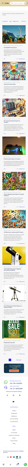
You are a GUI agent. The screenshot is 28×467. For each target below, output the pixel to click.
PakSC (14, 429)
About (14, 438)
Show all (24, 21)
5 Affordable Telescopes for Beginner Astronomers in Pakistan (12, 269)
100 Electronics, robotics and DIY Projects (13, 232)
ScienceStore (8, 45)
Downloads (14, 413)
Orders (14, 410)
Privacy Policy (14, 440)
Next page (18, 359)
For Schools (14, 432)
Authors (16, 21)
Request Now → (14, 370)
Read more (22, 58)
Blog (14, 443)
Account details (14, 418)
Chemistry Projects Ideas (10, 84)
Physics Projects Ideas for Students (12, 159)
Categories (4, 21)
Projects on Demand (14, 435)
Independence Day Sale (9, 342)
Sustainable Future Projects (10, 47)
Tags (10, 21)
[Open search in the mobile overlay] (18, 3)
